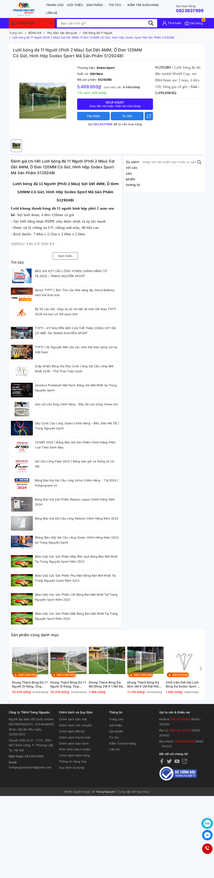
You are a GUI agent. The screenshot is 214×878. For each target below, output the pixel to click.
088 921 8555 (180, 730)
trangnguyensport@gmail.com (30, 767)
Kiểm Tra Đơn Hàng (143, 5)
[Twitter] (169, 761)
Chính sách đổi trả (72, 731)
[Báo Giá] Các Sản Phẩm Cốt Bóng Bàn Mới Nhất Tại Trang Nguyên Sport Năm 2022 (76, 597)
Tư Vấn (127, 116)
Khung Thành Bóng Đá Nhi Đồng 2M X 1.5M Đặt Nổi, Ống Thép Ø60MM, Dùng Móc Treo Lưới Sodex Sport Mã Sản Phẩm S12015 (106, 685)
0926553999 (184, 741)
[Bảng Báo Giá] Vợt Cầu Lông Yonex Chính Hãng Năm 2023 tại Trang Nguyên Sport (76, 540)
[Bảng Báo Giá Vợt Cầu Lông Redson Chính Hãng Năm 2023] (22, 523)
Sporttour (143, 791)
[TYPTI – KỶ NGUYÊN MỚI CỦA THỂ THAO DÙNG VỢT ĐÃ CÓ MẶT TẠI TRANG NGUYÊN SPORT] (22, 333)
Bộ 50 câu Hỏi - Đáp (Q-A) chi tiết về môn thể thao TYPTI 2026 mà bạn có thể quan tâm (75, 311)
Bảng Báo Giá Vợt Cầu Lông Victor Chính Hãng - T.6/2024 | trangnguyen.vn (76, 483)
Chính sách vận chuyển (75, 725)
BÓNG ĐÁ (34, 33)
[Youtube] (177, 761)
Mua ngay (114, 104)
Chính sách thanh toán (74, 737)
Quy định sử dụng (71, 767)
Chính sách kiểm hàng (74, 755)
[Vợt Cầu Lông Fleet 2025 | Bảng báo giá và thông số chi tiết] (22, 466)
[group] (43, 100)
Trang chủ (55, 5)
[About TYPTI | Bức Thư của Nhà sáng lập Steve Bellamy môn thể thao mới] (22, 295)
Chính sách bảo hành (74, 743)
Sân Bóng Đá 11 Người (97, 33)
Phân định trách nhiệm (74, 749)
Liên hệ (51, 13)
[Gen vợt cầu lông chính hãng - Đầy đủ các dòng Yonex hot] (22, 409)
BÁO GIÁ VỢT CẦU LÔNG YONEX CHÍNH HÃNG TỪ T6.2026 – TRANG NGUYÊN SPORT (71, 273)
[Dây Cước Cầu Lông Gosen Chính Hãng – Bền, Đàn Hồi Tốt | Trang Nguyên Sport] (22, 428)
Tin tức (115, 5)
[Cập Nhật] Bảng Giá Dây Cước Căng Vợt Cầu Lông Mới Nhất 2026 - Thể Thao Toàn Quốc (74, 368)
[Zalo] (207, 823)
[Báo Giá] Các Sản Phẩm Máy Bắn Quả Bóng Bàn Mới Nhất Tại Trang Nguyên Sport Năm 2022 (76, 559)
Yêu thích (93, 116)
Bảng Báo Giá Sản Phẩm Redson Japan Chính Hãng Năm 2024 (75, 502)
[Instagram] (184, 761)
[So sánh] (149, 116)
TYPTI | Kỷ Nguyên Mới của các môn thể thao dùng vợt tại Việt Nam (76, 349)
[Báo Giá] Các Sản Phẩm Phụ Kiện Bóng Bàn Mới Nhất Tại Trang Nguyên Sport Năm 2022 (75, 578)
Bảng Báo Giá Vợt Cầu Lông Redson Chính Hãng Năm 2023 (76, 518)
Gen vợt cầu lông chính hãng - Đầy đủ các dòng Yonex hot (76, 404)
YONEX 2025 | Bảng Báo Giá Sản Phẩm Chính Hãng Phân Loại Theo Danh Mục (75, 444)
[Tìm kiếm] (151, 23)
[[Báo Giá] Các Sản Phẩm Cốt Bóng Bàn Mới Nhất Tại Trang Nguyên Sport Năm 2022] (22, 599)
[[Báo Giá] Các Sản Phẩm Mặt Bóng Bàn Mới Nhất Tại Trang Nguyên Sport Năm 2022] (22, 618)
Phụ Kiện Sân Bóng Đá (62, 33)
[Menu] (13, 23)
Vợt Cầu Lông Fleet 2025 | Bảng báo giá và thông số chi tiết (74, 463)
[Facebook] (161, 761)
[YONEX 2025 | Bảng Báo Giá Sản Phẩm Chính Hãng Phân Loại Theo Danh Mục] (22, 447)
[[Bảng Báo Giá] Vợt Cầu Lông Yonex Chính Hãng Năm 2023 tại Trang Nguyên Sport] (22, 542)
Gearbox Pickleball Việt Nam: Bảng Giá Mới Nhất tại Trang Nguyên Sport (76, 387)
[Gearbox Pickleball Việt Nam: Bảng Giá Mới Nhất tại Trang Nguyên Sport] (22, 390)
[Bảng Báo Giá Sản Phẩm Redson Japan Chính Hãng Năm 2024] (22, 504)
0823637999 (190, 8)
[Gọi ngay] (207, 848)
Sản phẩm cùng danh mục (35, 635)
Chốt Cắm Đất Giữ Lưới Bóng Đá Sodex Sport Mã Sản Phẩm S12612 (184, 685)
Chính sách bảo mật (73, 719)
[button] (200, 668)
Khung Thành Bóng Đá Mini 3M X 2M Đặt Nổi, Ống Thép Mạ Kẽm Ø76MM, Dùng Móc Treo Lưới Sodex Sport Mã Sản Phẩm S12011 (144, 685)
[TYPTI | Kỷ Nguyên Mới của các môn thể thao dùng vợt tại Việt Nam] (22, 352)
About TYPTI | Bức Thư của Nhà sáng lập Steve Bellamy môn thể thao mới (75, 292)
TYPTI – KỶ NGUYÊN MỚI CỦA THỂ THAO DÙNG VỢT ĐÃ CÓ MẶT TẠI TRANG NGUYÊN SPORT (75, 330)
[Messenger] (207, 835)
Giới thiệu (75, 5)
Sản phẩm (94, 5)
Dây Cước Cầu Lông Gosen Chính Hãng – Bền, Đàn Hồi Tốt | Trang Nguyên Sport (77, 425)
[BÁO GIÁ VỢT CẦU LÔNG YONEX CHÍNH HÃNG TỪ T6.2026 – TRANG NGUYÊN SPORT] (22, 276)
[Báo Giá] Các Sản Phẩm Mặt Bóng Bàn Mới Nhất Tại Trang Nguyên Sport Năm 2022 (76, 616)
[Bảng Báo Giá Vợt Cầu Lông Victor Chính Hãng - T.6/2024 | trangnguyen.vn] (22, 485)
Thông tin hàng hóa (73, 761)
